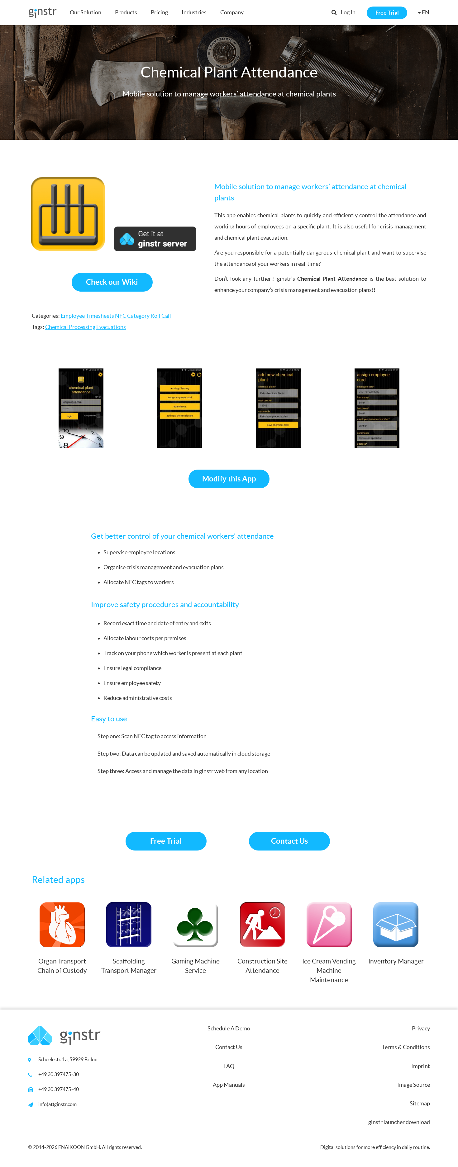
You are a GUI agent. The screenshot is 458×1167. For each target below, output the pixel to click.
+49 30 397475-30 (58, 1074)
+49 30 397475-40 (58, 1089)
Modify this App (229, 479)
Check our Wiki (112, 282)
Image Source (413, 1084)
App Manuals (229, 1084)
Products (126, 12)
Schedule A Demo (229, 1028)
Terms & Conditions (406, 1047)
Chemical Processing (70, 327)
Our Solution (85, 12)
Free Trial (387, 12)
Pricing (159, 12)
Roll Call (160, 315)
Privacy (421, 1028)
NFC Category (132, 315)
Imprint (420, 1066)
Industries (194, 12)
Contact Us (289, 841)
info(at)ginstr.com (57, 1104)
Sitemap (420, 1103)
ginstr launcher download (399, 1122)
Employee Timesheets (87, 315)
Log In (348, 12)
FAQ (228, 1066)
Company (232, 12)
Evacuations (111, 327)
